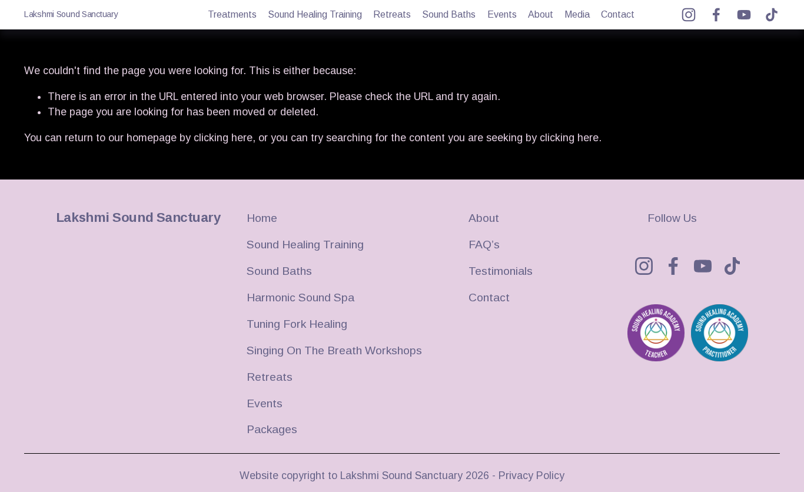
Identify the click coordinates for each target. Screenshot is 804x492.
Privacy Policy (531, 475)
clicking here (223, 138)
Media (577, 14)
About (540, 14)
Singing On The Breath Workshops (334, 350)
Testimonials (501, 271)
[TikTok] (771, 14)
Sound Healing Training (315, 14)
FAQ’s (484, 244)
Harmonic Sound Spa (300, 297)
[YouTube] (744, 14)
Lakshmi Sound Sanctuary (71, 14)
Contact (617, 14)
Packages (272, 429)
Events (502, 14)
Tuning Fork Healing (297, 324)
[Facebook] (716, 14)
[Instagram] (688, 14)
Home (262, 218)
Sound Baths (449, 14)
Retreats (392, 14)
